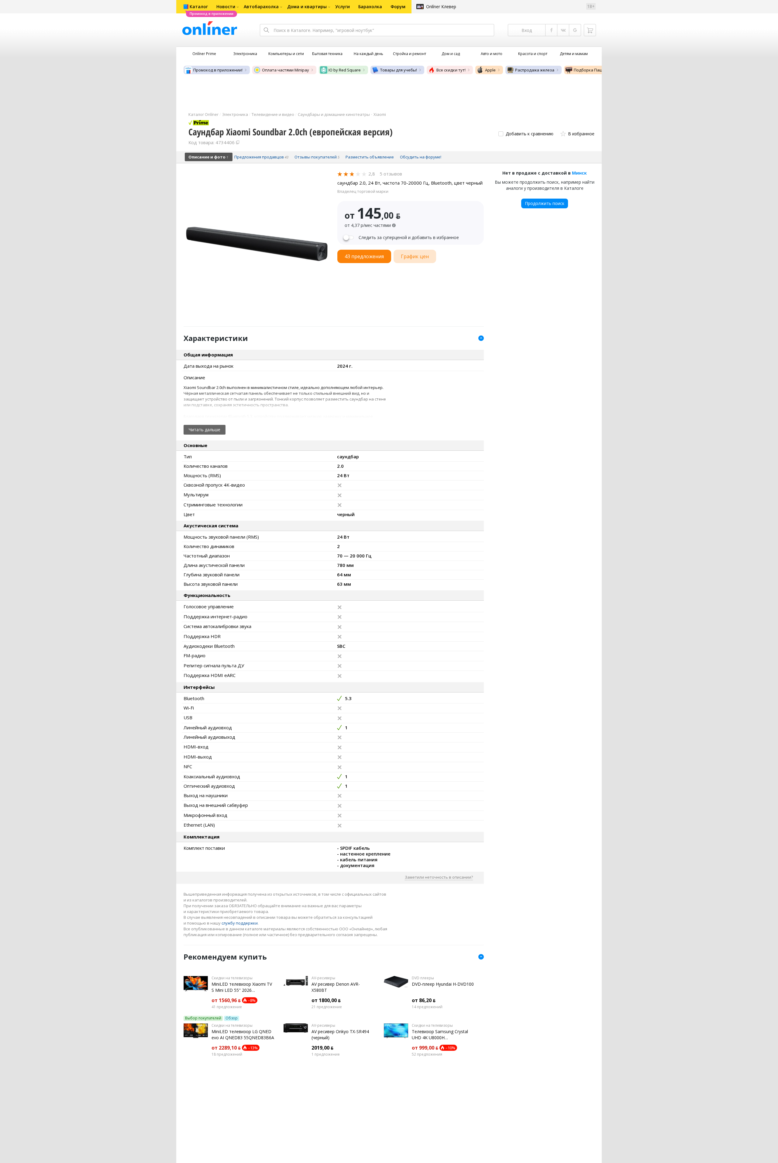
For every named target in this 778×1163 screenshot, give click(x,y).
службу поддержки (240, 923)
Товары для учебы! (398, 70)
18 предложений (227, 1054)
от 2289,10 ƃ (226, 1047)
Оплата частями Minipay (285, 70)
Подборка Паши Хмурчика (599, 70)
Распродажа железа (534, 70)
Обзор (231, 1018)
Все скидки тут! (451, 70)
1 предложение (326, 1054)
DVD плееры (423, 978)
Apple (490, 70)
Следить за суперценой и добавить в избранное (409, 237)
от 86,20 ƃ (423, 1000)
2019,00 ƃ (322, 1047)
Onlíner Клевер (441, 6)
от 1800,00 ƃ (326, 1000)
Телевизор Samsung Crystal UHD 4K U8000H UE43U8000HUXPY (440, 1035)
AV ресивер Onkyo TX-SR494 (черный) (340, 1034)
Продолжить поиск (544, 203)
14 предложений (427, 1007)
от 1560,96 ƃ (226, 1000)
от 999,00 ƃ (425, 1047)
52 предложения (427, 1054)
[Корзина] (590, 30)
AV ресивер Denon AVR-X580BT (336, 987)
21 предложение (327, 1007)
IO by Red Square (345, 70)
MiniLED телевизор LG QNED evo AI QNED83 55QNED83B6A (243, 1034)
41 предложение (227, 1007)
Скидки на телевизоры (232, 978)
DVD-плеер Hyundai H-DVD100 (443, 984)
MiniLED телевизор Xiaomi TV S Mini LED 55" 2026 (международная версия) (242, 987)
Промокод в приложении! (218, 70)
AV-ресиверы (323, 978)
